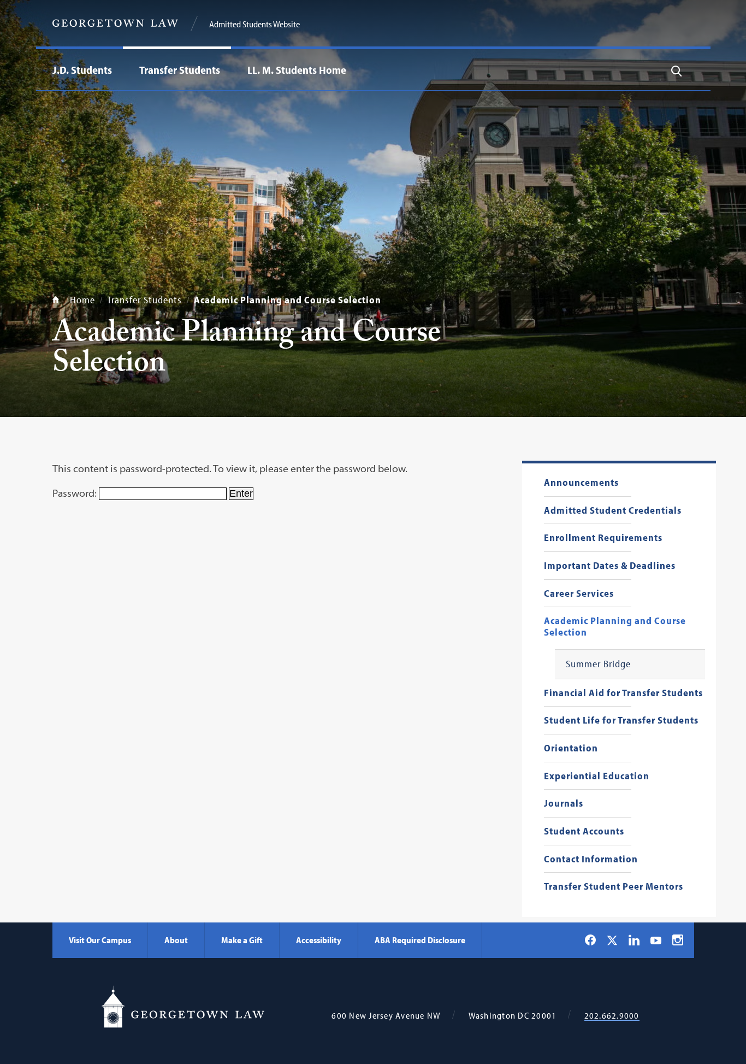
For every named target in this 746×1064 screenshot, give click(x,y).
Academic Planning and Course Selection (615, 626)
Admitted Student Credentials (613, 510)
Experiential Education (596, 776)
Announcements (581, 483)
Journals (563, 803)
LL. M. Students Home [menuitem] (296, 70)
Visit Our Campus (100, 940)
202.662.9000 (612, 1015)
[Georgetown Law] (115, 23)
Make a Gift (242, 940)
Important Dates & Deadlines (610, 566)
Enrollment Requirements (603, 538)
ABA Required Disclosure (420, 940)
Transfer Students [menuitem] (179, 70)
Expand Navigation (114, 69)
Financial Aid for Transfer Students (623, 693)
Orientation (571, 748)
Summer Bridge (598, 664)
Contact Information (591, 859)
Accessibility (318, 940)
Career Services (579, 593)
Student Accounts (584, 831)
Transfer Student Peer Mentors (613, 886)
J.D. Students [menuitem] (82, 70)
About (176, 940)
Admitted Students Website (254, 24)
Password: (75, 493)
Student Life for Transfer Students (621, 720)
